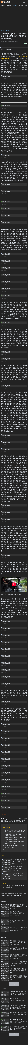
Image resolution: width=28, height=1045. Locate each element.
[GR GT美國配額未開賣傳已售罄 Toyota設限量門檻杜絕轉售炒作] (5, 1028)
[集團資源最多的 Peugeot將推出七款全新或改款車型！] (5, 1014)
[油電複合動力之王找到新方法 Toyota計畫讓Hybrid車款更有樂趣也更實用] (5, 1007)
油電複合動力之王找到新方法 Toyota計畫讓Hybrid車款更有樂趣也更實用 (18, 1007)
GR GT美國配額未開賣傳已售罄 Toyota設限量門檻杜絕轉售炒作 (18, 1028)
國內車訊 (3, 5)
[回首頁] (6, 2)
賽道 (2, 30)
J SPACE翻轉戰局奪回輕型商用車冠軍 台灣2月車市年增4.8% (18, 970)
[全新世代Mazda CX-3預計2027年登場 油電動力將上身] (5, 1000)
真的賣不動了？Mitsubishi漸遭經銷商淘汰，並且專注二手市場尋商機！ (18, 942)
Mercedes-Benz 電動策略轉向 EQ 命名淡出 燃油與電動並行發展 (18, 963)
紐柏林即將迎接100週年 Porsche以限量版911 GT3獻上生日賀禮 (18, 861)
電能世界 (21, 5)
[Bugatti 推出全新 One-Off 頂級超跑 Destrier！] (6, 876)
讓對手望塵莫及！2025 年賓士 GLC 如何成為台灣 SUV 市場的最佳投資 (18, 956)
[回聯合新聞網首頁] (2, 2)
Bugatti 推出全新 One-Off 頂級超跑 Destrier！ (18, 874)
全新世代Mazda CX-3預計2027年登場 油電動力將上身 (18, 999)
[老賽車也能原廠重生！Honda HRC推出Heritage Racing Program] (6, 869)
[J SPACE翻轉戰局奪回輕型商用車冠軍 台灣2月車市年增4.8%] (5, 971)
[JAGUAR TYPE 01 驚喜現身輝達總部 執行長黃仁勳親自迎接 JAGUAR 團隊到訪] (5, 993)
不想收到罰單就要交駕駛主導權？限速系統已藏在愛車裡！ (15, 842)
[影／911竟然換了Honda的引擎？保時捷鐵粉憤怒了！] (5, 950)
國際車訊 (15, 5)
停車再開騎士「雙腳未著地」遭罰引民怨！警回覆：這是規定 (18, 977)
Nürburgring (14, 30)
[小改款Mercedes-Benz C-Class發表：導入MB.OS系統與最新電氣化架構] (5, 1021)
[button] (26, 2)
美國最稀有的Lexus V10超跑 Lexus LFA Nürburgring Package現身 (18, 928)
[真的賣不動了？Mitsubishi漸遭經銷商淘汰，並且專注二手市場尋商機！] (5, 943)
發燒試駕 (9, 5)
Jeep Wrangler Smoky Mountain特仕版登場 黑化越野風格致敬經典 (15, 831)
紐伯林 (7, 30)
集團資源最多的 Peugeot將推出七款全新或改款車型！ (18, 1013)
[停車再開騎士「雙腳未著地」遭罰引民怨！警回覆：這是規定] (5, 978)
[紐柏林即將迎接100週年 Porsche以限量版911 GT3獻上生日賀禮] (6, 862)
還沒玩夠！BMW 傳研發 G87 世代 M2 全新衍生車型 (14, 846)
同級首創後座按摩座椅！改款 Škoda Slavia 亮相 (13, 834)
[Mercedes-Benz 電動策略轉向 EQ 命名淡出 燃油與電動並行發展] (5, 964)
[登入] (24, 2)
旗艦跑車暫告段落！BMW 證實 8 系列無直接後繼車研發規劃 (15, 838)
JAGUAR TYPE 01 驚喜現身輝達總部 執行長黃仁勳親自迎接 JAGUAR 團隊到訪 (18, 993)
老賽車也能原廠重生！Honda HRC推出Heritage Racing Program (18, 868)
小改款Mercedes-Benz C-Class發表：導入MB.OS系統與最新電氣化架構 (18, 1021)
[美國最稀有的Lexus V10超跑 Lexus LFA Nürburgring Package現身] (5, 929)
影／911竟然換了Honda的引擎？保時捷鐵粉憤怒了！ (18, 949)
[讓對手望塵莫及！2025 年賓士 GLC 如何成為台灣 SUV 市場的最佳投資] (5, 957)
